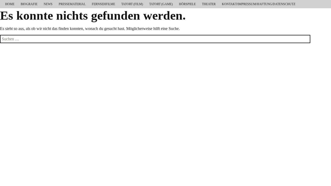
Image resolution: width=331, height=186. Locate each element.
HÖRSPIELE (187, 4)
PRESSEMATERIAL (72, 4)
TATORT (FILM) (132, 4)
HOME (9, 4)
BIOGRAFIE (29, 4)
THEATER (209, 4)
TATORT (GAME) (161, 4)
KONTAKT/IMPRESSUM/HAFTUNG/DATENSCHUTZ (258, 4)
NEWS (48, 4)
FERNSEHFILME (103, 4)
